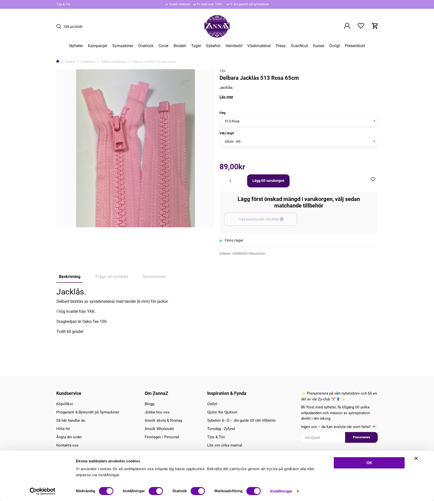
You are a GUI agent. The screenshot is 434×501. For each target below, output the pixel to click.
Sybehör (213, 46)
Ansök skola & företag (163, 420)
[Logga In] (347, 26)
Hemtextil (234, 46)
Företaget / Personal (162, 437)
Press (281, 46)
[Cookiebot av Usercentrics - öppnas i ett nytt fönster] (43, 491)
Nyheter (76, 46)
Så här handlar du (70, 420)
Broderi (180, 46)
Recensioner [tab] (154, 276)
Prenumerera (361, 437)
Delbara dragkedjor (114, 61)
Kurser (318, 46)
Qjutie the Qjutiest (222, 412)
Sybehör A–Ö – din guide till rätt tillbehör (241, 420)
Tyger (196, 46)
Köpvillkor (64, 404)
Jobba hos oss (157, 412)
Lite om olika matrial (224, 445)
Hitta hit (63, 428)
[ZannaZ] (217, 26)
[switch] (156, 491)
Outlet (212, 404)
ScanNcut (299, 46)
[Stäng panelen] (416, 458)
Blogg (149, 404)
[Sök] (60, 26)
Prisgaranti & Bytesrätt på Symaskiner (87, 412)
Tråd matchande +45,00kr (267, 221)
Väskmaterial (259, 46)
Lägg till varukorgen (268, 181)
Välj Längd (227, 133)
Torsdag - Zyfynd (221, 428)
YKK (223, 71)
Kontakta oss (67, 445)
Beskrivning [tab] (69, 276)
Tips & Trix (63, 4)
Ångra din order (69, 437)
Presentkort (355, 46)
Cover (163, 46)
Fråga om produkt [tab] (111, 276)
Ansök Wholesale (159, 428)
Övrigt (334, 46)
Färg (223, 113)
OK (369, 463)
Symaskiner (122, 46)
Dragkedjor (88, 61)
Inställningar (281, 491)
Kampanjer (97, 46)
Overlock (145, 46)
